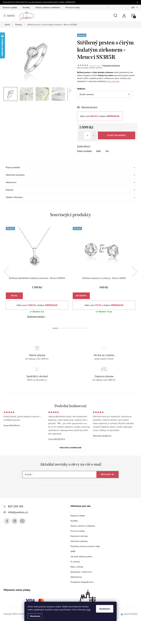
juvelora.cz (14, 521)
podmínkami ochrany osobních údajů (85, 482)
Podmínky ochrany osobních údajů (85, 546)
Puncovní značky (73, 7)
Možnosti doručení (89, 107)
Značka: (83, 146)
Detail (14, 295)
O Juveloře (75, 561)
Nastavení (35, 616)
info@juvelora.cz (18, 512)
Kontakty (26, 7)
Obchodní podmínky (79, 541)
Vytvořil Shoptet (130, 613)
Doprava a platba (10, 7)
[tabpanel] (37, 275)
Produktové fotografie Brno (82, 582)
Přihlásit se (107, 474)
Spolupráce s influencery (81, 571)
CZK (133, 7)
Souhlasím (104, 608)
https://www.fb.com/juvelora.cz (7, 521)
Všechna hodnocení (70, 447)
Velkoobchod (76, 577)
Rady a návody (76, 566)
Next (134, 271)
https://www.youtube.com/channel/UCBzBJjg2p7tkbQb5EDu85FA (22, 521)
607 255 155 (15, 506)
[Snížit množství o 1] (81, 135)
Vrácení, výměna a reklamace (47, 7)
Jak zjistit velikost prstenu (81, 556)
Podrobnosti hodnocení (111, 65)
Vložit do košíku (116, 135)
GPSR (72, 551)
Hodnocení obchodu (79, 536)
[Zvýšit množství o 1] (93, 135)
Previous (6, 271)
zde (88, 609)
